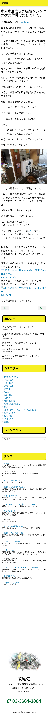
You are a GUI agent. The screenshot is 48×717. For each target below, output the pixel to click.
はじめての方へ (9, 383)
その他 (6, 422)
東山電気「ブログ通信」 (13, 576)
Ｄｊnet (7, 463)
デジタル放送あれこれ (12, 404)
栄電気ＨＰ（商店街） (12, 583)
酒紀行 (6, 407)
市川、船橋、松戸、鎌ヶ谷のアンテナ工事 (19, 504)
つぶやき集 (8, 416)
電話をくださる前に (11, 377)
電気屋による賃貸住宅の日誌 (14, 487)
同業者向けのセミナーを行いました (19, 342)
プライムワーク (9, 511)
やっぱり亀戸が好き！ (12, 480)
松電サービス (9, 550)
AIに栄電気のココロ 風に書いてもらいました (23, 349)
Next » (42, 308)
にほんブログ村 (9, 277)
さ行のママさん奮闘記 (12, 541)
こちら (31, 231)
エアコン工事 (8, 386)
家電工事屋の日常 (10, 496)
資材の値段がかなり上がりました (18, 327)
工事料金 (7, 389)
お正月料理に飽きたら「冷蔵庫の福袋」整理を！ (23, 335)
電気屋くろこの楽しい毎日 (14, 533)
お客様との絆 (8, 380)
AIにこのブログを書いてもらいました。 (21, 356)
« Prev (5, 308)
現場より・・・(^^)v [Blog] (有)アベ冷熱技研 (21, 567)
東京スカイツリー (10, 413)
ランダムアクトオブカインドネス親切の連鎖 (20, 410)
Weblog (25, 22)
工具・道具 (8, 395)
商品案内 (7, 398)
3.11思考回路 (8, 419)
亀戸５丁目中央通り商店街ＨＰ (15, 526)
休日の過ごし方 (9, 401)
